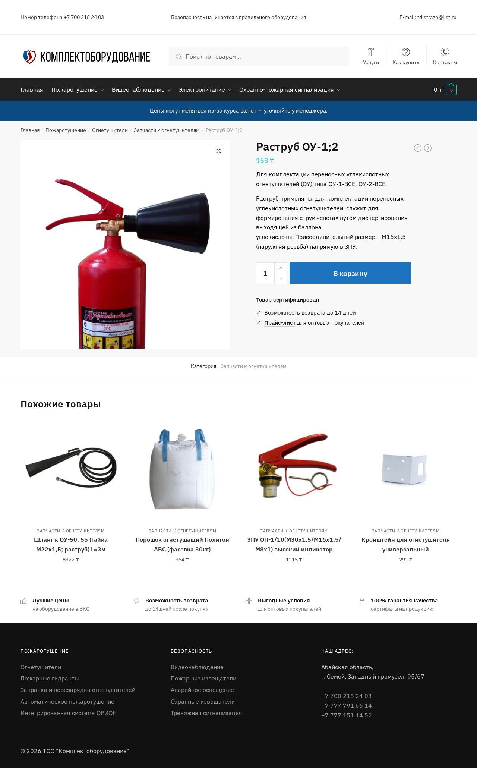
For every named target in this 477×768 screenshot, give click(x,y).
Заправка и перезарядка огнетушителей (77, 689)
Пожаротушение (65, 130)
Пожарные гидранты (49, 678)
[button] (219, 151)
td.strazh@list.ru (437, 17)
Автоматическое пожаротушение (67, 701)
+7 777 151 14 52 (346, 715)
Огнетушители (110, 130)
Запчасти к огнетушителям (167, 130)
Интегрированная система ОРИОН (68, 713)
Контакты (445, 62)
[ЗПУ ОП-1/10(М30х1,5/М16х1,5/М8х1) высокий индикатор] (294, 469)
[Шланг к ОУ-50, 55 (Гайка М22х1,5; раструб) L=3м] (70, 469)
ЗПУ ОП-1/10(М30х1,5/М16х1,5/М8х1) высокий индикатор (294, 544)
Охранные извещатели (203, 701)
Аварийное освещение (202, 689)
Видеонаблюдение (197, 667)
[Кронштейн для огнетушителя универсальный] (406, 469)
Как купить (405, 62)
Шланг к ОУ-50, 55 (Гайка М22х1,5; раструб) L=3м (71, 544)
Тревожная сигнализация (206, 713)
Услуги (371, 62)
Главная (30, 130)
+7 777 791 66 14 (346, 705)
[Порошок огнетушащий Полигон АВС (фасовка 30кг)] (182, 469)
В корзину (350, 273)
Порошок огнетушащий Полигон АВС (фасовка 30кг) (182, 544)
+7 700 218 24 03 (346, 695)
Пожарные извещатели (203, 678)
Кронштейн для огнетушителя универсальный (405, 544)
